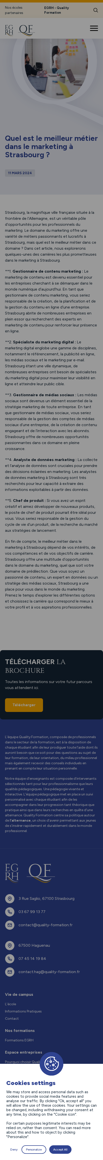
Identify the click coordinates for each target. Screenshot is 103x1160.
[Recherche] (96, 10)
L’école (10, 1004)
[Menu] (94, 28)
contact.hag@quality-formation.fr (49, 971)
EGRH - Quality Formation (56, 10)
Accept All (60, 1149)
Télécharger (24, 705)
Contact (12, 1018)
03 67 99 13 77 (32, 911)
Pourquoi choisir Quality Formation (33, 1062)
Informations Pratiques (23, 1011)
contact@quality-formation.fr (45, 925)
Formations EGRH (19, 1040)
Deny (14, 1149)
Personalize (34, 1149)
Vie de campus (19, 994)
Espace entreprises (23, 1052)
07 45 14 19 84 (32, 958)
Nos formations (20, 1030)
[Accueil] (23, 30)
